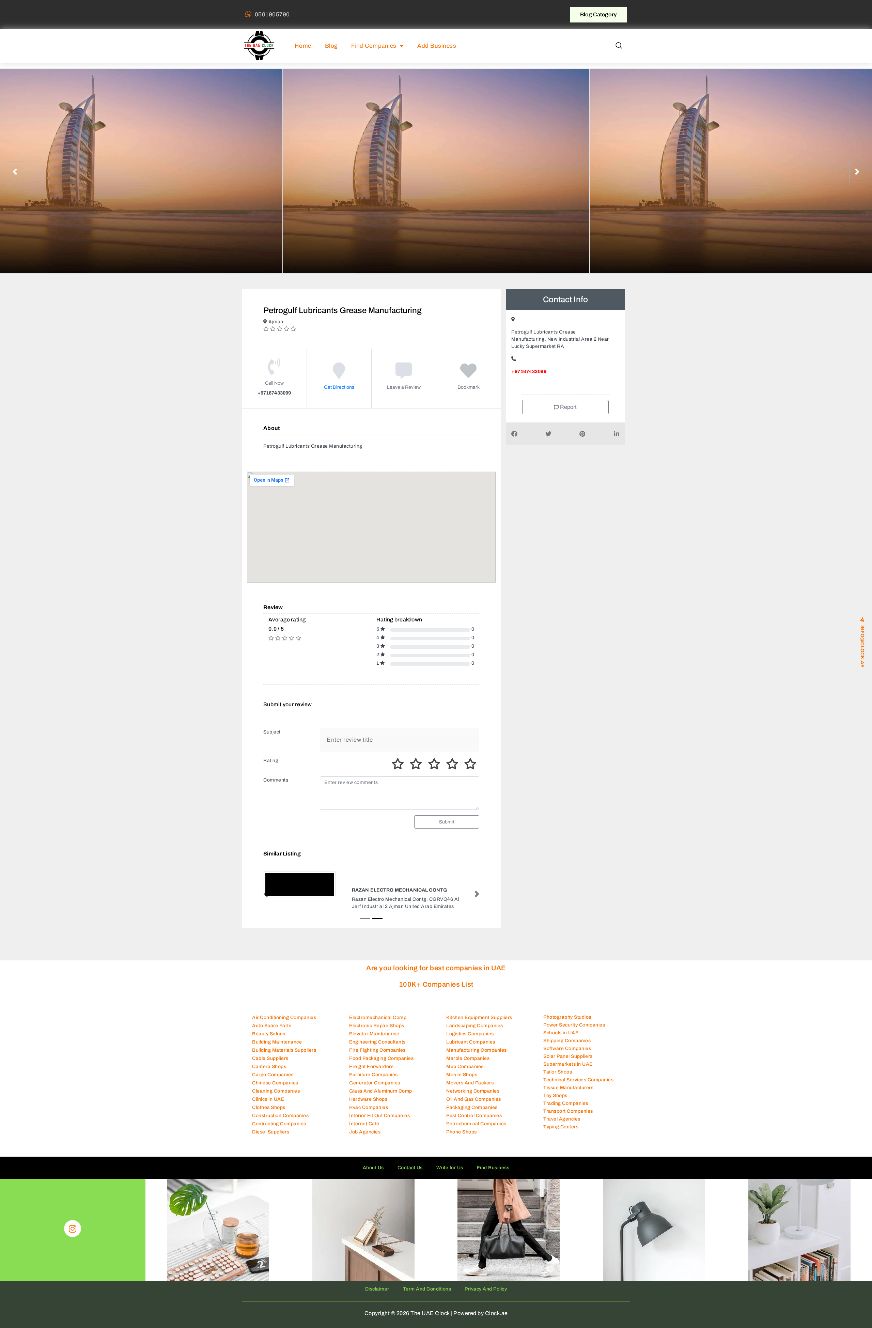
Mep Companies (465, 1072)
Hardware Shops (368, 1105)
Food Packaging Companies (381, 1064)
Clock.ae (496, 1319)
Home (303, 46)
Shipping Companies (567, 1047)
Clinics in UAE (268, 1105)
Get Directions (339, 387)
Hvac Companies (368, 1113)
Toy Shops (555, 1102)
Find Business (493, 1173)
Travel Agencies (561, 1125)
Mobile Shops (461, 1080)
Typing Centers (560, 1133)
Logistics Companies (470, 1040)
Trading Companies (565, 1109)
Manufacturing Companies (476, 1056)
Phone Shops (461, 1138)
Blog (331, 46)
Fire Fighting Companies (377, 1056)
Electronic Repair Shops (376, 1031)
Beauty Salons (268, 1040)
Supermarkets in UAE (568, 1070)
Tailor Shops (557, 1078)
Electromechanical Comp (377, 1023)
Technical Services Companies (578, 1086)
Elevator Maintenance (374, 1040)
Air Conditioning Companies (284, 1023)
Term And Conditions (427, 1295)
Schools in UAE (560, 1039)
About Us (373, 1173)
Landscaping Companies (474, 1031)
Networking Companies (472, 1097)
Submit (446, 821)
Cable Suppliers (270, 1064)
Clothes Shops (268, 1113)
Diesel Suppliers (270, 1138)
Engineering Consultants (377, 1048)
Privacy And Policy (486, 1295)
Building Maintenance (277, 1048)
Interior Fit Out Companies (379, 1121)
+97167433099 (528, 371)
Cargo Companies (273, 1080)
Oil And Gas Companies (473, 1105)
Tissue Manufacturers (568, 1094)
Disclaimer (377, 1295)
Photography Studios (567, 1023)
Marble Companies (467, 1064)
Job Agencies (364, 1138)
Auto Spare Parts (271, 1031)
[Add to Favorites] (468, 375)
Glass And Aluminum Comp (380, 1097)
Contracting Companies (279, 1129)
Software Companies (567, 1054)
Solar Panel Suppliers (568, 1062)
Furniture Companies (373, 1080)
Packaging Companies (472, 1113)
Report (568, 407)
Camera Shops (269, 1072)
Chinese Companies (275, 1089)
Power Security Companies (574, 1031)
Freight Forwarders (371, 1072)
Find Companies (373, 46)
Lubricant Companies (470, 1048)
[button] (619, 46)
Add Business (436, 46)
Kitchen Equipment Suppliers (479, 1023)
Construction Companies (280, 1121)
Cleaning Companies (276, 1097)
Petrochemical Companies (476, 1129)
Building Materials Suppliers (284, 1056)
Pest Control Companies (474, 1121)
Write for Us (449, 1173)
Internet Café (364, 1129)
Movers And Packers (470, 1089)
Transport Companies (568, 1117)
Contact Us (410, 1173)
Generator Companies (374, 1089)
